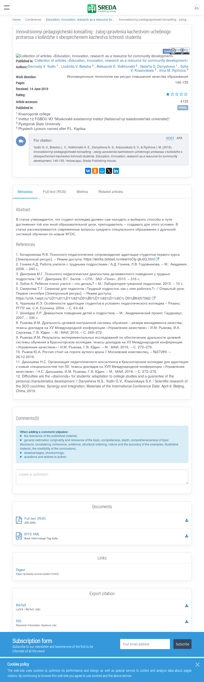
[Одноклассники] (95, 171)
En (197, 8)
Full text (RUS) (54, 191)
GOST (170, 138)
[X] (109, 171)
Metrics (82, 191)
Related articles (111, 191)
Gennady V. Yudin (42, 66)
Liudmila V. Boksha (76, 66)
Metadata (25, 191)
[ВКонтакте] (88, 171)
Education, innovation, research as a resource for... (80, 19)
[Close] (198, 665)
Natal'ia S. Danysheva (157, 66)
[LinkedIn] (116, 171)
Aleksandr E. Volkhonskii (116, 66)
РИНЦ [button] (183, 107)
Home (16, 19)
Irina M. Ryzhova (172, 70)
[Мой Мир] (102, 171)
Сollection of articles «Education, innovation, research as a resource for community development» (111, 60)
